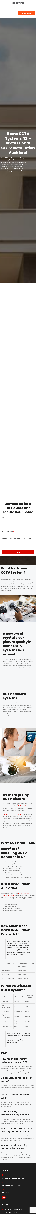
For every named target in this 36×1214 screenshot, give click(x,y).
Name (4, 517)
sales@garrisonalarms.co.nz (12, 1186)
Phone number (7, 532)
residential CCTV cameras (24, 806)
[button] (33, 7)
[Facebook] (4, 1197)
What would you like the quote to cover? (17, 539)
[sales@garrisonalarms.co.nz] (3, 1182)
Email (4, 524)
